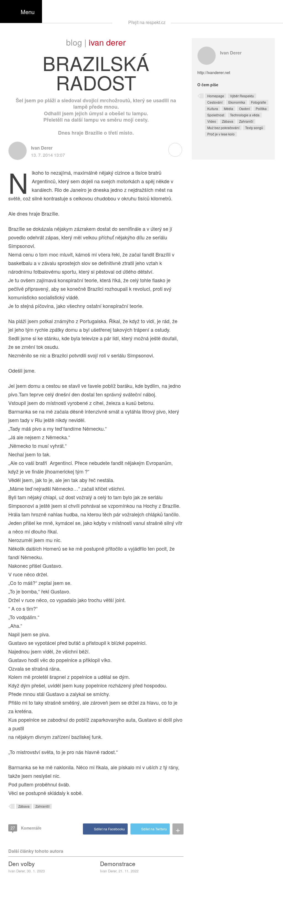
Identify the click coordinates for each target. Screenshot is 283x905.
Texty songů (254, 127)
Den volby (21, 863)
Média (228, 108)
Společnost (215, 115)
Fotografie (258, 102)
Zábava (24, 806)
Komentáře (26, 828)
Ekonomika (236, 102)
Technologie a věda (245, 115)
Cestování (214, 102)
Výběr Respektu (242, 95)
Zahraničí (42, 806)
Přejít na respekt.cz (147, 22)
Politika (261, 108)
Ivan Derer (107, 42)
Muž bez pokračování (223, 127)
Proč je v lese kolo (221, 134)
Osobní (244, 108)
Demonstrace (117, 863)
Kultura (212, 108)
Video (211, 121)
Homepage (215, 95)
